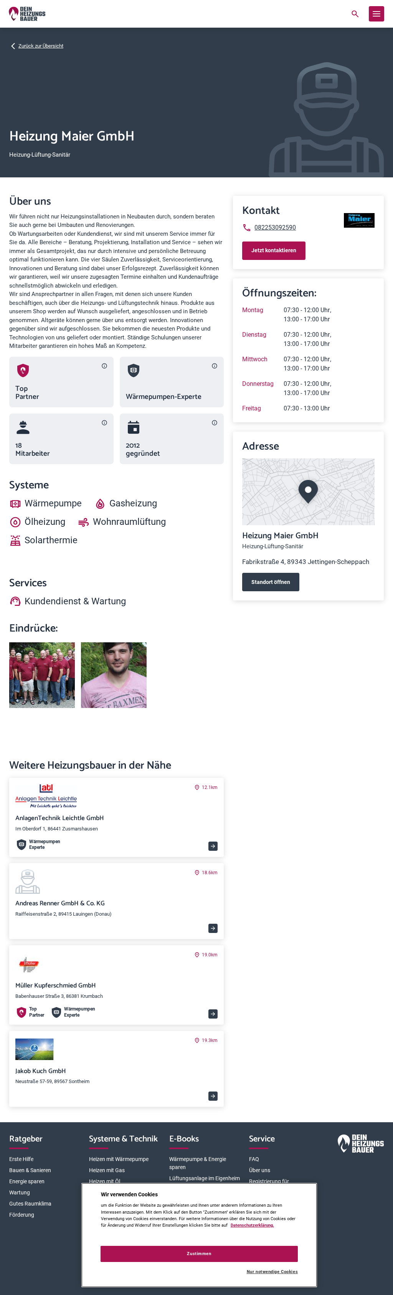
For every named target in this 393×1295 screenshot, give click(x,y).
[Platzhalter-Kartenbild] (308, 491)
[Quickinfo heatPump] (214, 365)
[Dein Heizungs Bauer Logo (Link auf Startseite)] (27, 14)
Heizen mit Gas (107, 1170)
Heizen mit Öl (104, 1181)
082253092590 (275, 227)
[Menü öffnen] (376, 14)
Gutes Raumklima (30, 1204)
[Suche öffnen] (355, 14)
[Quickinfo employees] (104, 422)
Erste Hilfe (21, 1159)
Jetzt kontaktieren (273, 250)
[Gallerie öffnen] (42, 675)
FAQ (254, 1159)
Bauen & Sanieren (30, 1170)
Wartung (19, 1192)
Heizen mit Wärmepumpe (119, 1159)
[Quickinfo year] (214, 422)
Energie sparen (27, 1181)
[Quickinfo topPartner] (104, 365)
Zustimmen (199, 1253)
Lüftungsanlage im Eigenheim (204, 1178)
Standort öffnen (270, 582)
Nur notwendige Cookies (272, 1272)
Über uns (259, 1170)
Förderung (21, 1215)
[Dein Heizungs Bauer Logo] (361, 1145)
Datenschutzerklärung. (252, 1225)
